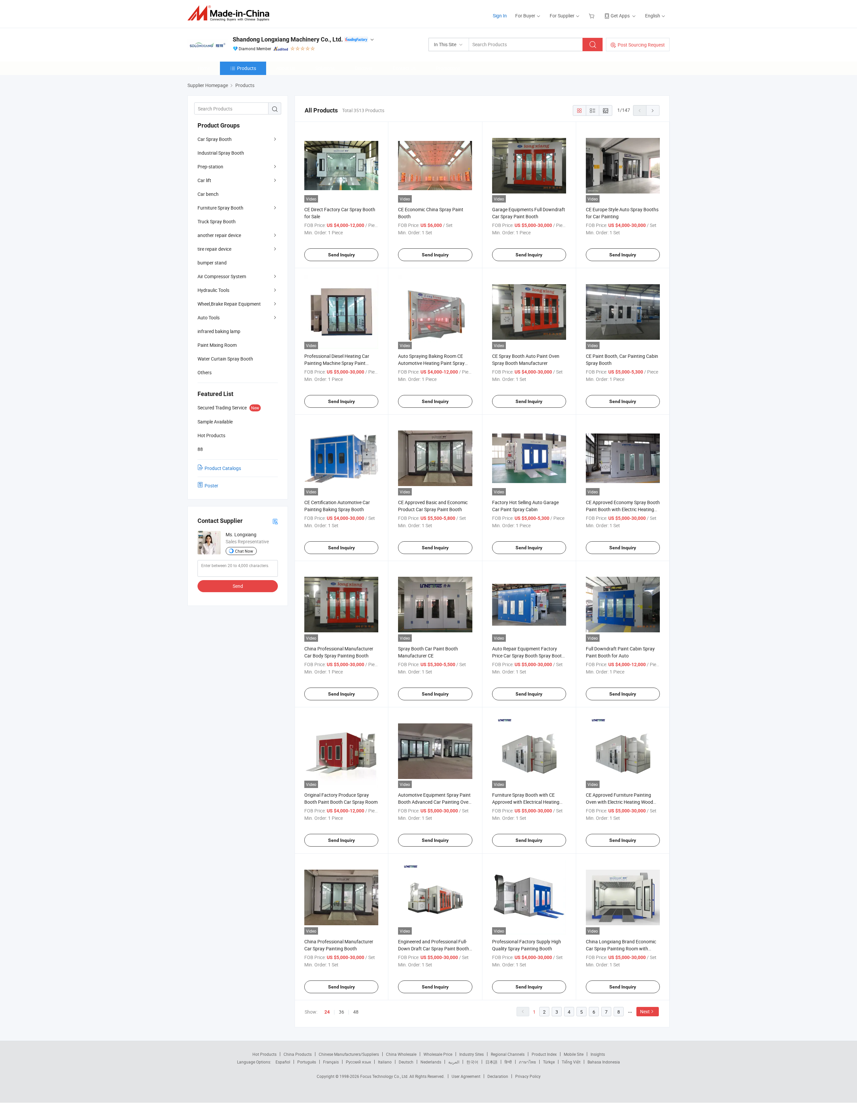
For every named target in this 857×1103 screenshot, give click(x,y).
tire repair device (214, 249)
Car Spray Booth (215, 139)
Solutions (325, 68)
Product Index (544, 1054)
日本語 (491, 1062)
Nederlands (430, 1062)
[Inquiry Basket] (592, 15)
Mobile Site (573, 1054)
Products (246, 68)
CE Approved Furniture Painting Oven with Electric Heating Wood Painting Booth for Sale (619, 802)
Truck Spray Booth (217, 221)
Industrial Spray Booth (221, 153)
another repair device (219, 235)
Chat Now (244, 551)
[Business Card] (275, 521)
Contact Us (404, 68)
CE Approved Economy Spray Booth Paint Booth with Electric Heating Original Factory (623, 509)
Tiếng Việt (571, 1062)
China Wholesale (401, 1054)
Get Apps (620, 15)
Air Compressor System (222, 276)
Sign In (500, 15)
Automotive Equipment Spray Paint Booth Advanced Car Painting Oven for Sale (434, 802)
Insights (598, 1054)
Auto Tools (209, 317)
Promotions (448, 68)
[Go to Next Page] (652, 110)
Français (331, 1062)
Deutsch (406, 1062)
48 (356, 1012)
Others (205, 372)
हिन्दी (508, 1062)
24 (327, 1012)
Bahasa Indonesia (604, 1062)
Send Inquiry (341, 254)
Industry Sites (471, 1054)
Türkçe (549, 1062)
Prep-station (210, 166)
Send (238, 586)
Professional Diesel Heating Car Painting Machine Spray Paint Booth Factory (336, 363)
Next (645, 1011)
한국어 (472, 1062)
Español (283, 1062)
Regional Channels (508, 1054)
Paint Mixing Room (217, 345)
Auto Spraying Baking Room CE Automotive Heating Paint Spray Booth (431, 363)
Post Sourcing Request (641, 45)
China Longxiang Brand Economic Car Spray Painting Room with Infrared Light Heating (621, 948)
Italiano (385, 1062)
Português (306, 1062)
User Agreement (466, 1076)
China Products (298, 1054)
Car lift (204, 180)
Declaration (497, 1076)
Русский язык (358, 1062)
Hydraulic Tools (213, 290)
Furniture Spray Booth (220, 208)
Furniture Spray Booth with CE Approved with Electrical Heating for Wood (525, 802)
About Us (285, 68)
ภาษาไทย (527, 1062)
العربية (453, 1062)
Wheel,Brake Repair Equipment (229, 304)
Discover (364, 68)
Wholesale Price (437, 1054)
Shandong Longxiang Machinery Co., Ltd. (288, 39)
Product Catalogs (223, 468)
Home (204, 68)
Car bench (208, 194)
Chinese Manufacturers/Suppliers (349, 1054)
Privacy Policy (528, 1076)
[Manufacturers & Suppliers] (230, 13)
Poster (211, 485)
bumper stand (212, 262)
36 (341, 1012)
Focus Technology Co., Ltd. (384, 1076)
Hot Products (264, 1054)
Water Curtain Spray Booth (225, 359)
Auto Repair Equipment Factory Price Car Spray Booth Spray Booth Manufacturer (528, 655)
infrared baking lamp (219, 331)
